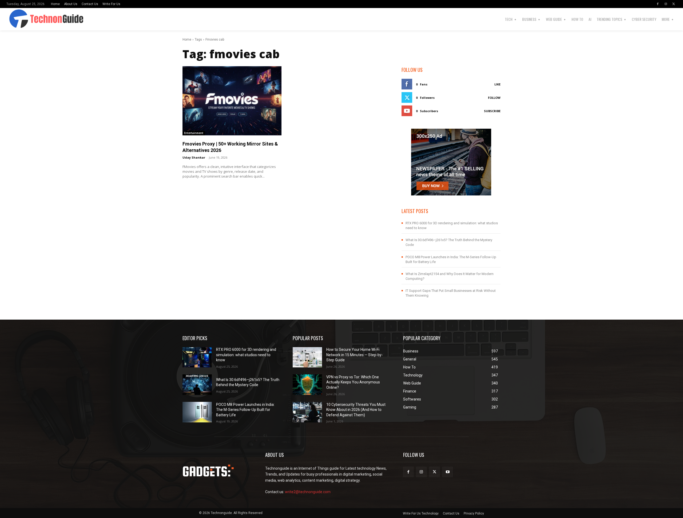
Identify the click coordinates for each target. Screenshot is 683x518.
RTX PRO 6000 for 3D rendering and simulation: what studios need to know (246, 354)
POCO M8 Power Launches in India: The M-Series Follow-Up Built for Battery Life (245, 409)
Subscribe (492, 111)
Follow (494, 98)
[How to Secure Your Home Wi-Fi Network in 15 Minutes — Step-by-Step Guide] (307, 357)
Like (497, 84)
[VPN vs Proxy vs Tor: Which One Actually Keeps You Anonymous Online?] (307, 384)
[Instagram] (666, 4)
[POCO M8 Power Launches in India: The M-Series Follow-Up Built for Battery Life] (197, 412)
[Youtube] (447, 472)
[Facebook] (658, 4)
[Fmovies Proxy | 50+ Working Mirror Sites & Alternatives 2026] (231, 100)
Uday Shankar (193, 157)
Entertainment (193, 133)
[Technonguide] (27, 19)
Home (186, 39)
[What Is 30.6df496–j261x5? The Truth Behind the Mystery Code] (197, 384)
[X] (674, 4)
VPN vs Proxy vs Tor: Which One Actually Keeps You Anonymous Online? (353, 382)
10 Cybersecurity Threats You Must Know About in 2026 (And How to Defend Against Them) (356, 409)
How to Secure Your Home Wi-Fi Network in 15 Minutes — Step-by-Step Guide (354, 354)
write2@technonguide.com (308, 492)
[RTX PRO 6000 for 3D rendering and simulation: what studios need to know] (197, 357)
